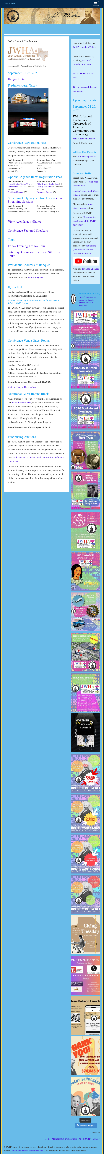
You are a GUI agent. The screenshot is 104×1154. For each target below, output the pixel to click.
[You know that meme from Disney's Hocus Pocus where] (85, 410)
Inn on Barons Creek (21, 402)
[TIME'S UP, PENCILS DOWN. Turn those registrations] (85, 329)
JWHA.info (9, 3)
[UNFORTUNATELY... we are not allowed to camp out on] (85, 652)
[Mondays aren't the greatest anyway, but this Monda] (85, 773)
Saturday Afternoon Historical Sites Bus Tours (34, 254)
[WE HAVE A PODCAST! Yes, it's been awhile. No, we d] (85, 732)
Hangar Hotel (17, 79)
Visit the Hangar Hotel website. (23, 387)
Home (48, 1138)
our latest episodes (87, 156)
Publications (71, 1138)
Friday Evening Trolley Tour (19, 184)
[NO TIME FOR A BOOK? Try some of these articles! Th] (85, 369)
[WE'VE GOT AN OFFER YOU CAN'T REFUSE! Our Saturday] (85, 450)
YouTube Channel (90, 268)
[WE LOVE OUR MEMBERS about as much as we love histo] (85, 1055)
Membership (58, 1138)
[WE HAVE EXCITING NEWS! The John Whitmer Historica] (85, 1015)
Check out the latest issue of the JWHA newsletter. (84, 220)
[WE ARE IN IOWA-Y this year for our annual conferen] (85, 692)
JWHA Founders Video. (84, 46)
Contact (96, 1138)
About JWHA (85, 1138)
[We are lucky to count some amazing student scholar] (85, 1096)
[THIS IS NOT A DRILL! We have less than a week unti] (85, 853)
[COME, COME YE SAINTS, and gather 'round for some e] (85, 571)
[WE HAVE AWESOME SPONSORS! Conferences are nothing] (85, 975)
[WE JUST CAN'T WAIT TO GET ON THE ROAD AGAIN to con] (85, 611)
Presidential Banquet (16, 192)
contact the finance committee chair (27, 1150)
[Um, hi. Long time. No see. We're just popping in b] (85, 894)
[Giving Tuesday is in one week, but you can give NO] (85, 934)
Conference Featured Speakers (28, 230)
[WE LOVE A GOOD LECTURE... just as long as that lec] (85, 490)
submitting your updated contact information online (84, 249)
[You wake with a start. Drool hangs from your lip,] (85, 813)
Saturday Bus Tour (15, 186)
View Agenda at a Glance (24, 221)
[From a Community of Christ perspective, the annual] (85, 531)
